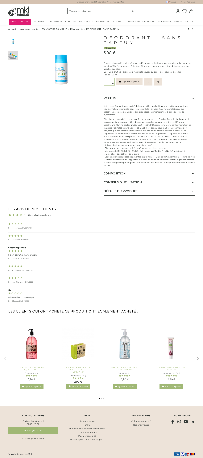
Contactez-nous (188, 2)
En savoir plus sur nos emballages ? (87, 439)
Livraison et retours (87, 432)
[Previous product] (189, 29)
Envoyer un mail (35, 430)
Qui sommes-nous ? (141, 421)
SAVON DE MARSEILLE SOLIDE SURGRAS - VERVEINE (78, 369)
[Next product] (193, 29)
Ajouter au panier (131, 81)
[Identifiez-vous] (177, 11)
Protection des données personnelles (87, 428)
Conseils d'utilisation (123, 182)
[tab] (149, 98)
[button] (141, 22)
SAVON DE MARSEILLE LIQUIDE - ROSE (31, 368)
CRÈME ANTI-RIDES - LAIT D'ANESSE (171, 368)
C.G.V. (87, 425)
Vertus (110, 98)
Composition (115, 173)
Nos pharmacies (141, 425)
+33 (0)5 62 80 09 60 (35, 438)
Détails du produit (120, 191)
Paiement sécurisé (87, 436)
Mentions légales (87, 421)
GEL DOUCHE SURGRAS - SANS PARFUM (125, 368)
